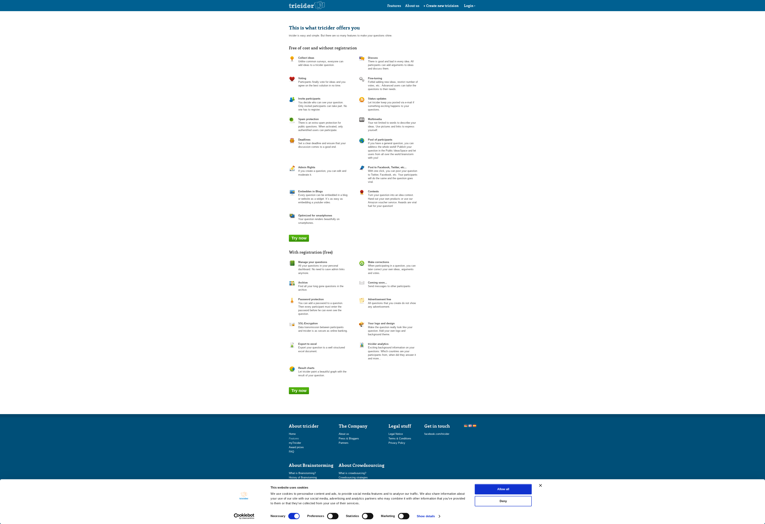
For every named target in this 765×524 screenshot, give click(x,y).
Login (468, 5)
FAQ (291, 451)
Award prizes (296, 447)
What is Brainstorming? (302, 473)
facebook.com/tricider (436, 433)
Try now (299, 238)
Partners (343, 442)
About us (412, 5)
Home (292, 433)
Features (394, 5)
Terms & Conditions (399, 438)
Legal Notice (395, 433)
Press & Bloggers (349, 438)
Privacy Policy (396, 442)
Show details (426, 516)
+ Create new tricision (441, 5)
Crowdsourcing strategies (353, 477)
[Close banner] (540, 485)
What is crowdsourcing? (352, 473)
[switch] (332, 516)
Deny (503, 501)
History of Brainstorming (303, 477)
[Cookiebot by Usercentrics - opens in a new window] (244, 516)
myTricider (295, 442)
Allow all (503, 489)
